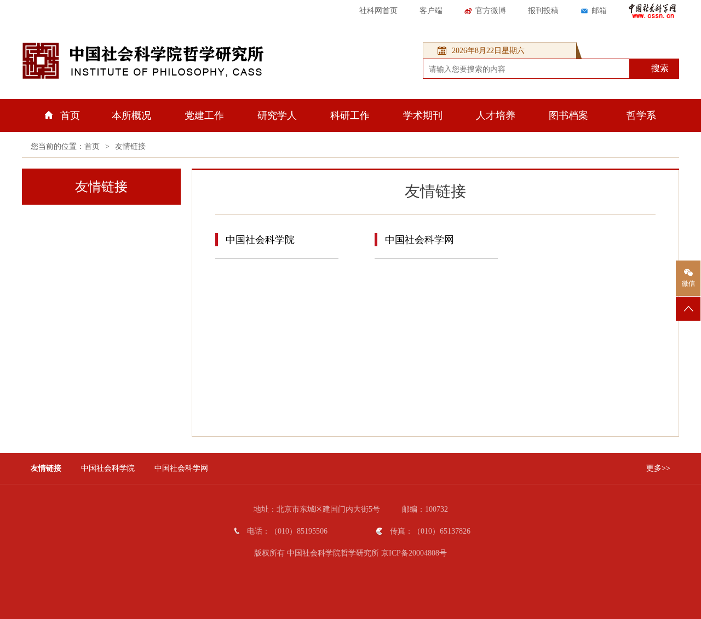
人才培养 (495, 115)
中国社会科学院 (260, 239)
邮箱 (599, 11)
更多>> (658, 468)
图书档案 (568, 115)
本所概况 (131, 115)
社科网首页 (378, 11)
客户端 (431, 11)
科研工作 (350, 115)
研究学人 (277, 115)
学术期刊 (423, 115)
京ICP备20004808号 (414, 553)
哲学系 (641, 115)
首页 (70, 115)
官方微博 (490, 11)
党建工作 (204, 115)
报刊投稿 (543, 11)
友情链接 (130, 146)
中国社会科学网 (419, 239)
